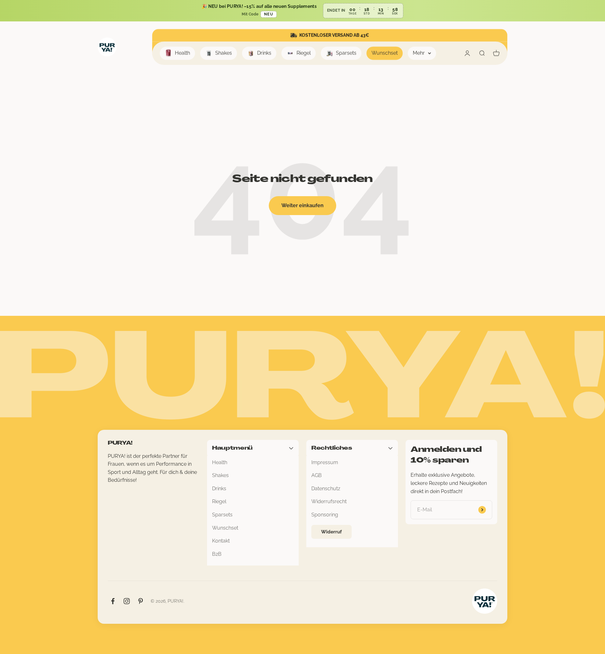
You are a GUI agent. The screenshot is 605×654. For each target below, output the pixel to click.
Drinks (264, 53)
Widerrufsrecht (329, 501)
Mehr (419, 53)
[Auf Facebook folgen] (113, 601)
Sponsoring (324, 515)
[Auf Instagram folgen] (127, 601)
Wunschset (385, 53)
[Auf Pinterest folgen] (140, 601)
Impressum (324, 462)
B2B (217, 554)
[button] (302, 10)
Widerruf (331, 532)
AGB (316, 475)
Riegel (304, 53)
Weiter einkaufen (302, 205)
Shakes (223, 53)
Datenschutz (325, 489)
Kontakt (221, 541)
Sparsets (346, 53)
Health (182, 53)
